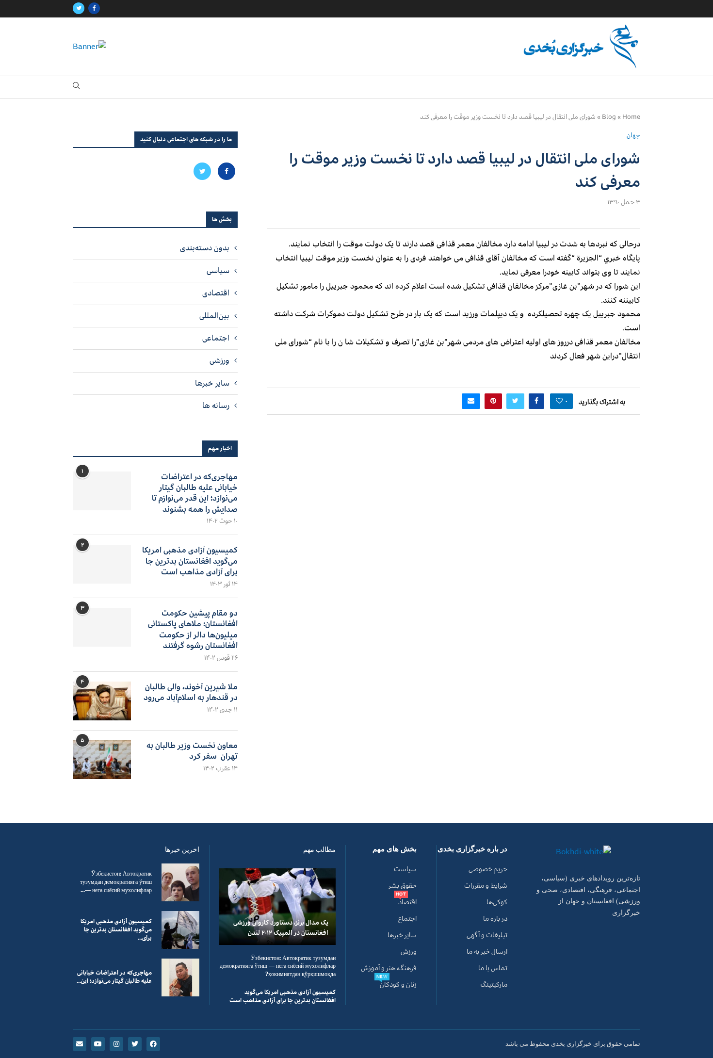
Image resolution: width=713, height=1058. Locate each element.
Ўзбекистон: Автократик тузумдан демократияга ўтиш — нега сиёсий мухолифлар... (116, 882)
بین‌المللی (214, 315)
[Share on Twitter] (515, 401)
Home (631, 117)
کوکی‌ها (496, 902)
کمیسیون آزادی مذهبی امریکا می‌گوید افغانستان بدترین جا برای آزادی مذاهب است (190, 561)
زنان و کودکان (398, 984)
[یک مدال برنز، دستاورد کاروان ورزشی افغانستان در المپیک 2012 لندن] (277, 906)
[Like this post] (559, 401)
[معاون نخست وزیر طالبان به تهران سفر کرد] (102, 759)
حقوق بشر (403, 885)
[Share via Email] (471, 401)
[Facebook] (94, 8)
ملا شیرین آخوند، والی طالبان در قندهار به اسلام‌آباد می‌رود (191, 692)
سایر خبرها (212, 383)
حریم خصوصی (488, 869)
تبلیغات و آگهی (487, 935)
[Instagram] (116, 1044)
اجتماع (407, 918)
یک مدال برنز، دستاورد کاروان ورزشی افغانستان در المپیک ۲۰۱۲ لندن (280, 927)
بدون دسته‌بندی (204, 248)
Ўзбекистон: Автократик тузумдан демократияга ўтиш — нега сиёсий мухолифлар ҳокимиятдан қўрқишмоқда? (278, 966)
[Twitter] (78, 8)
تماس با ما (492, 968)
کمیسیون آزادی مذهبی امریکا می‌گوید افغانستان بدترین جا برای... (116, 930)
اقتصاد (407, 902)
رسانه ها (215, 405)
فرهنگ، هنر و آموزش (389, 968)
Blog (609, 117)
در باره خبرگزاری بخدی (472, 849)
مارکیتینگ (494, 984)
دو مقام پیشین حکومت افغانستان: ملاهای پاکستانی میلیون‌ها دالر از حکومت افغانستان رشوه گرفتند (193, 629)
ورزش (409, 951)
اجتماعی (215, 338)
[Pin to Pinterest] (493, 401)
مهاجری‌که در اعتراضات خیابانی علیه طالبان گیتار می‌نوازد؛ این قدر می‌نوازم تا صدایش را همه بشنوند (195, 493)
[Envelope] (79, 1044)
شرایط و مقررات (485, 885)
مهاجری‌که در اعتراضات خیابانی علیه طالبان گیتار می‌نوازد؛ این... (114, 977)
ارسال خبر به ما (487, 951)
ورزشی (219, 360)
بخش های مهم (395, 849)
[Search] (76, 87)
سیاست (405, 869)
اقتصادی (215, 293)
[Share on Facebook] (536, 401)
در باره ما (495, 918)
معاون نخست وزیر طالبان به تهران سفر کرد (192, 751)
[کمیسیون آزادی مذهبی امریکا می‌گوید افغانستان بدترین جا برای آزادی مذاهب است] (102, 564)
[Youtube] (98, 1044)
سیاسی (218, 270)
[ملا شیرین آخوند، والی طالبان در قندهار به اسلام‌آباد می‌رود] (102, 701)
